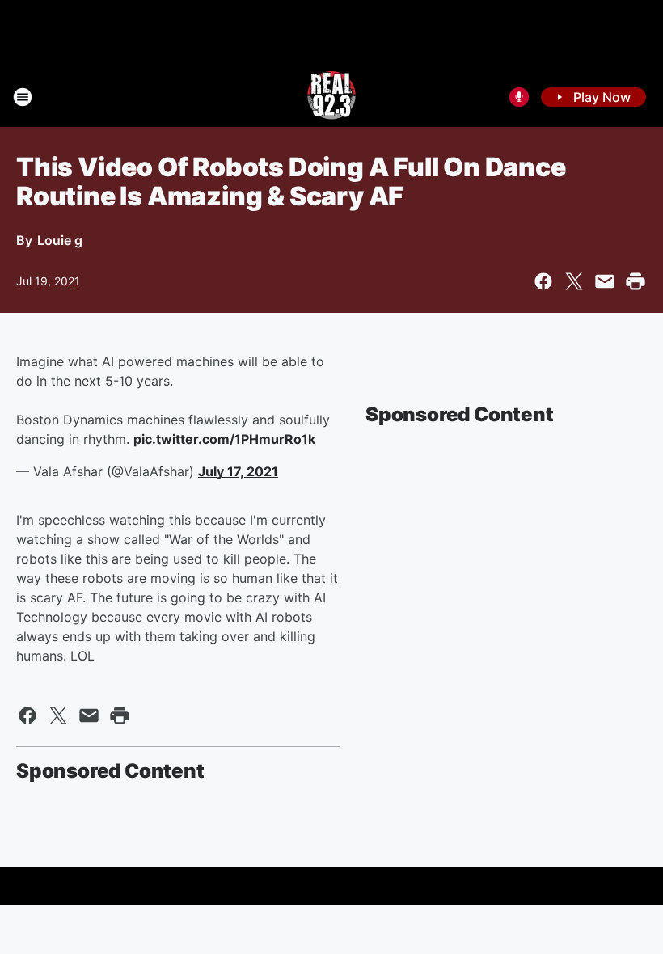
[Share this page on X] (574, 281)
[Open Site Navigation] (22, 97)
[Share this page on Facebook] (543, 281)
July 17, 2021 (238, 471)
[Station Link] (331, 97)
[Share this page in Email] (604, 281)
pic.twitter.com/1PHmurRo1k (224, 439)
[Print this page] (635, 281)
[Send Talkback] (519, 97)
